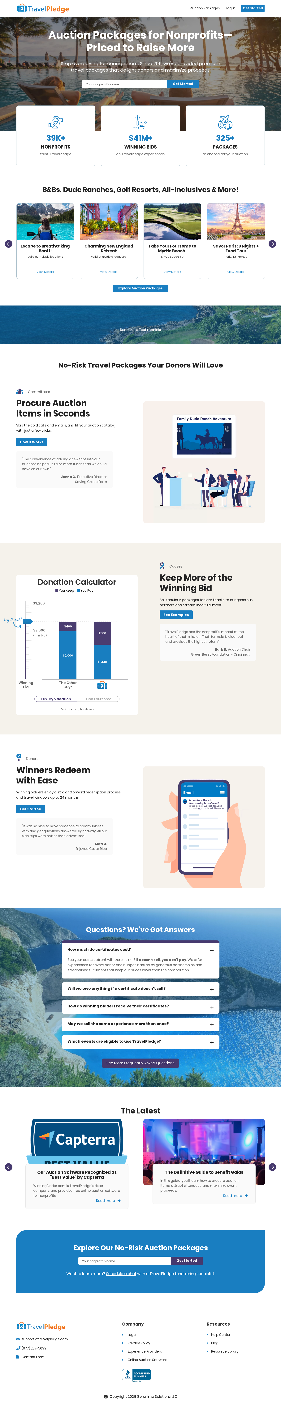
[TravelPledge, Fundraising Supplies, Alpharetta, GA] (136, 1375)
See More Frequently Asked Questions (140, 1063)
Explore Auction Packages (140, 288)
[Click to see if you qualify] (45, 221)
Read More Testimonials (140, 329)
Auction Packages (205, 8)
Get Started (253, 8)
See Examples (176, 614)
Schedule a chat (121, 1273)
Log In (230, 8)
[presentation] (8, 244)
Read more (106, 1200)
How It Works (32, 442)
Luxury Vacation (56, 699)
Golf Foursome (98, 699)
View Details (45, 272)
